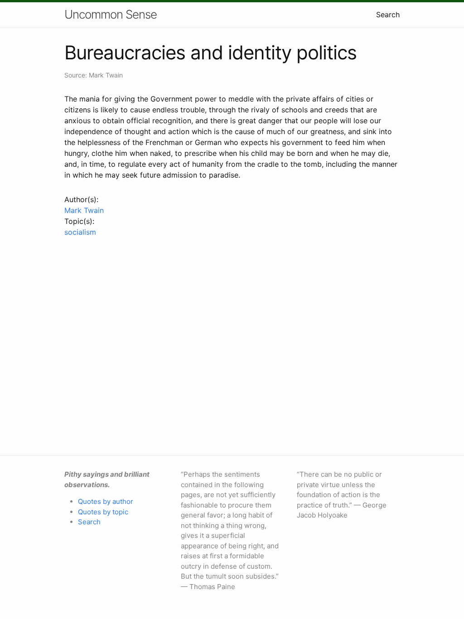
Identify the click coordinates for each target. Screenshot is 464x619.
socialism (80, 232)
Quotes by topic (103, 512)
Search (388, 14)
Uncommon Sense (110, 14)
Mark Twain (84, 210)
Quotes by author (105, 501)
